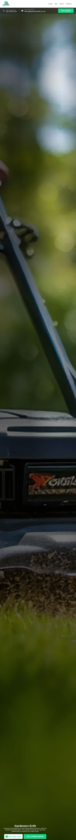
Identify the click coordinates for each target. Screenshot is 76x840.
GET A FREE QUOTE (35, 836)
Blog (56, 3)
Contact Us (68, 3)
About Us (61, 3)
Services (50, 3)
